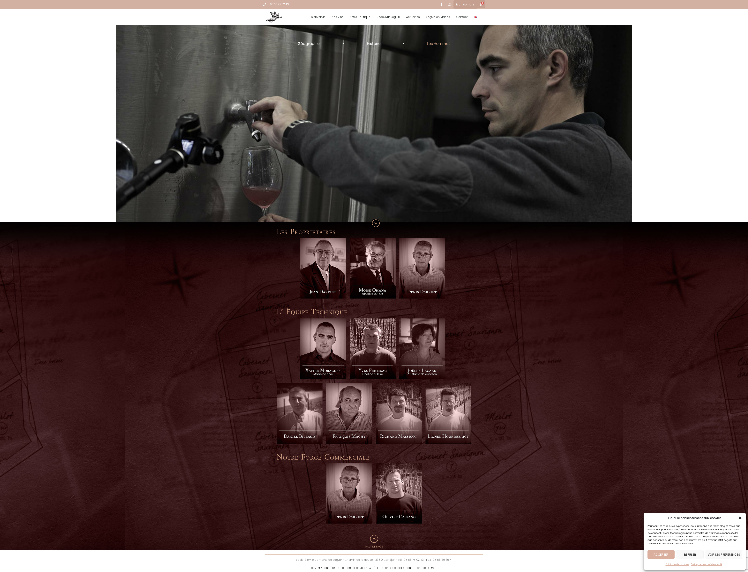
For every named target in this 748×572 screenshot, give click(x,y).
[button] (740, 518)
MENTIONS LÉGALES (328, 568)
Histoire (374, 43)
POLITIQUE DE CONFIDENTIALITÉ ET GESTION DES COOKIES (372, 568)
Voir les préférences (724, 555)
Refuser (690, 555)
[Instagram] (449, 4)
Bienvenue (318, 17)
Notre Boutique (360, 17)
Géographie (309, 43)
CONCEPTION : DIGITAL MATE (421, 568)
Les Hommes (438, 43)
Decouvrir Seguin (388, 17)
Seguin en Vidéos (438, 17)
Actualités (413, 17)
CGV (313, 568)
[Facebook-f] (441, 4)
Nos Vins (337, 17)
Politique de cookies (677, 564)
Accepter (661, 555)
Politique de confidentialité (706, 564)
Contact (462, 17)
